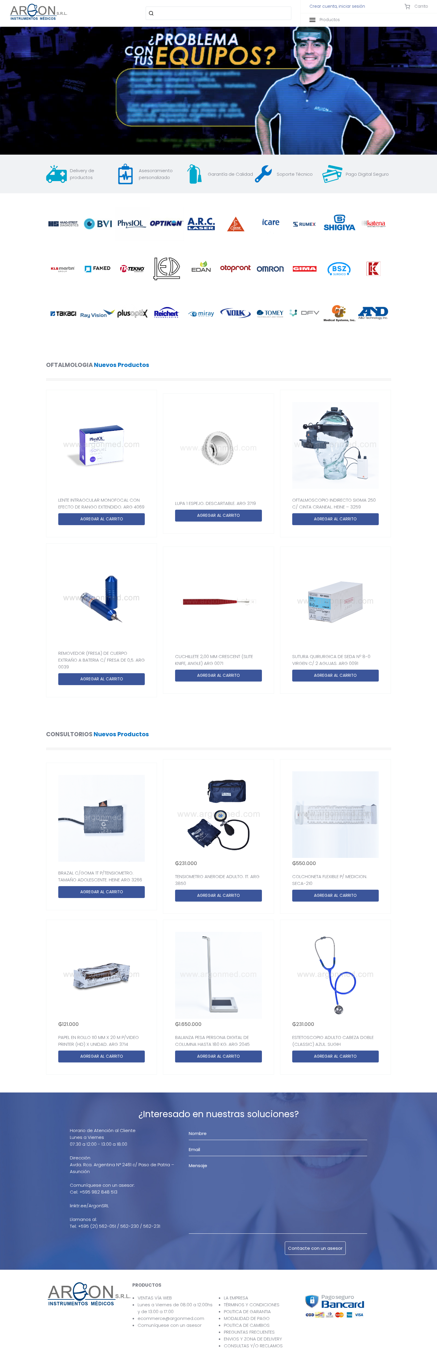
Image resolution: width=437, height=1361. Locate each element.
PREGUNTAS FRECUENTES (249, 1332)
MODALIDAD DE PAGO (247, 1318)
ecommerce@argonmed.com (171, 1318)
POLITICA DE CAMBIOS (247, 1325)
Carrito (420, 6)
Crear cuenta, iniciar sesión (337, 6)
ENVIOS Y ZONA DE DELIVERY (253, 1339)
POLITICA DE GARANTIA (247, 1311)
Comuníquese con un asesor (170, 1325)
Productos (329, 20)
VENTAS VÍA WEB (155, 1298)
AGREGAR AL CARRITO (101, 519)
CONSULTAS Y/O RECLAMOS (253, 1346)
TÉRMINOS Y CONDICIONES (251, 1305)
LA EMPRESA (236, 1298)
